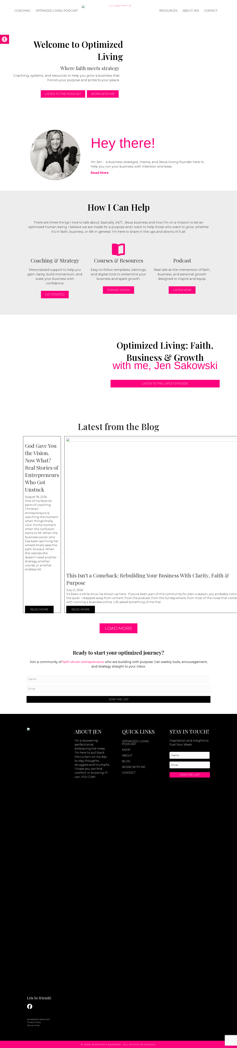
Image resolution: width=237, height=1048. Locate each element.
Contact (211, 10)
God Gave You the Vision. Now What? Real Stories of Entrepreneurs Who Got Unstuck (42, 467)
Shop (126, 749)
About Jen (191, 10)
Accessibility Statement (38, 1019)
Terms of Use (33, 1025)
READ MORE (39, 609)
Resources (168, 10)
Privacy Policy (34, 1022)
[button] (4, 39)
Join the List (119, 699)
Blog (126, 761)
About (127, 755)
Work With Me (133, 767)
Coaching (23, 10)
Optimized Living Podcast (57, 10)
